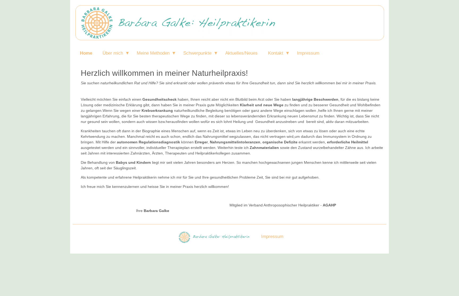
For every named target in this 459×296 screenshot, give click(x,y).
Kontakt (275, 53)
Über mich (113, 53)
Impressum (308, 53)
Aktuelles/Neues (241, 53)
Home (86, 53)
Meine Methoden (153, 53)
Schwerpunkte (197, 53)
